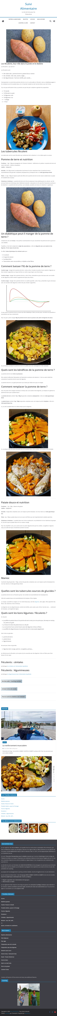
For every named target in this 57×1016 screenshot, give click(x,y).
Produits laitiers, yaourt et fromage (10, 806)
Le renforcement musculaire (15, 745)
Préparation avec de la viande (8, 944)
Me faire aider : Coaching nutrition (11, 681)
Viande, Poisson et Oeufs (7, 803)
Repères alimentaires (15, 19)
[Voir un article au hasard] (54, 21)
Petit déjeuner (4, 938)
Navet (2, 957)
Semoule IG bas (12, 953)
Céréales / (3, 813)
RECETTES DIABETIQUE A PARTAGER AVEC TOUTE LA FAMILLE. (16, 876)
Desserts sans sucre (6, 950)
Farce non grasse (5, 966)
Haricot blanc (4, 960)
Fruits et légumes (5, 808)
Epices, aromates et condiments (9, 925)
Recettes (25, 19)
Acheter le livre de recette (9, 689)
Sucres (3, 798)
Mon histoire (41, 19)
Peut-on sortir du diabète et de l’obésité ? (13, 696)
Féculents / (4, 811)
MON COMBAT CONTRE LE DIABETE (35, 875)
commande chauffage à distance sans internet (42, 884)
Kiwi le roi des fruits (6, 963)
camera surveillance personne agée (17, 886)
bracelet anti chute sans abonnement (35, 886)
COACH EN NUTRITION (26, 865)
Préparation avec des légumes (8, 947)
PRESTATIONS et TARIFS (8, 881)
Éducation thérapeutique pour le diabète (16, 856)
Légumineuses (10, 813)
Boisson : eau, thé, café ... (7, 816)
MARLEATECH (14, 851)
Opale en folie (20, 888)
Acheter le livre (23, 23)
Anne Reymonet (14, 748)
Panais (6, 957)
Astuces (32, 19)
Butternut (11, 957)
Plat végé (3, 941)
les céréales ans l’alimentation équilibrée (17, 666)
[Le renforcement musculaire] (28, 725)
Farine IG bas (4, 953)
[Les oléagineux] (26, 773)
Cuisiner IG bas (5, 969)
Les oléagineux (54, 769)
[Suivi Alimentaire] (3, 21)
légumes (37, 601)
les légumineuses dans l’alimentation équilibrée (19, 674)
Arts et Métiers (15, 847)
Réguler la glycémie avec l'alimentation (12, 880)
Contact (32, 23)
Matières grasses (5, 801)
